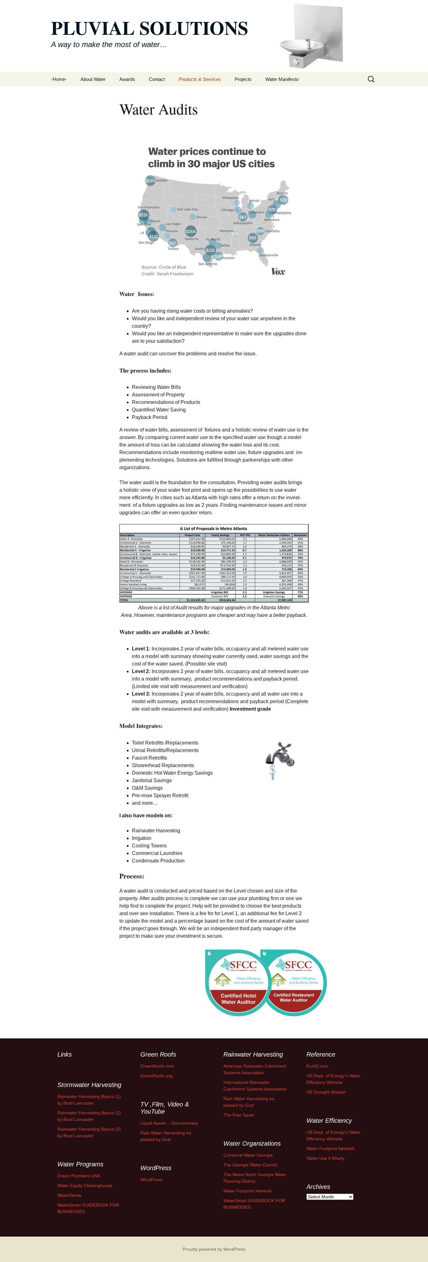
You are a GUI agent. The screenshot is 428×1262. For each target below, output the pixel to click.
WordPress (151, 1179)
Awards (127, 79)
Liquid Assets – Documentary (169, 1123)
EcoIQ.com (317, 1065)
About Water (93, 79)
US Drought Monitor (326, 1092)
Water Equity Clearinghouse (84, 1185)
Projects (243, 79)
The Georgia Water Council (250, 1164)
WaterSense (69, 1195)
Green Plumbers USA (78, 1175)
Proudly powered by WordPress (214, 1249)
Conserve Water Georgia (248, 1155)
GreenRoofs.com (157, 1065)
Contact (157, 79)
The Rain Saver (238, 1114)
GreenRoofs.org (156, 1075)
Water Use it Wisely (325, 1158)
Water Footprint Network (330, 1148)
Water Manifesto (282, 79)
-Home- (59, 79)
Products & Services (200, 79)
